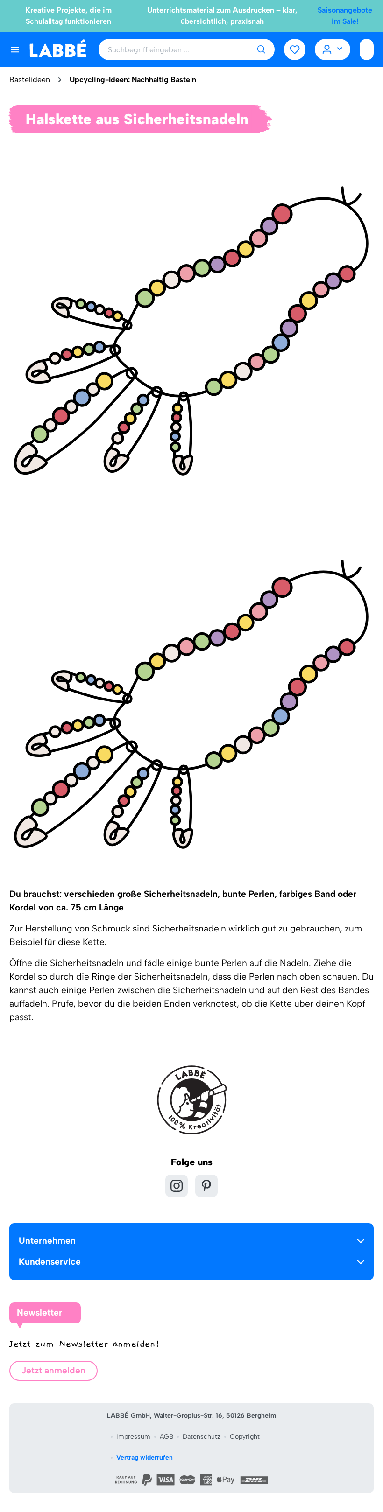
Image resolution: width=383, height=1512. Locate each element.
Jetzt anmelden (53, 1370)
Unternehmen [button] (47, 1240)
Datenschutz (201, 1437)
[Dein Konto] (333, 49)
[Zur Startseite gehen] (57, 48)
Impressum (133, 1437)
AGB (166, 1437)
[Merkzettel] (294, 49)
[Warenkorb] (367, 49)
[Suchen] (261, 49)
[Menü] (15, 49)
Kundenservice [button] (50, 1261)
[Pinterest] (206, 1186)
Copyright (245, 1437)
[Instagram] (176, 1186)
